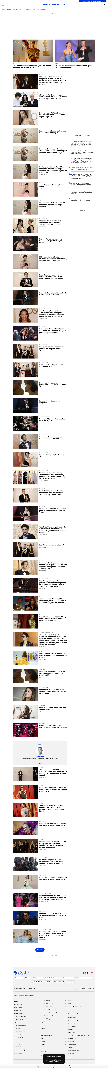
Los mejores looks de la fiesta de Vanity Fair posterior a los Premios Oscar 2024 (53, 789)
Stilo (69, 1000)
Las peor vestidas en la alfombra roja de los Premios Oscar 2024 (52, 824)
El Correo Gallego (18, 1019)
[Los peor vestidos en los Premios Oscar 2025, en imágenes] (25, 135)
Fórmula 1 (70, 1029)
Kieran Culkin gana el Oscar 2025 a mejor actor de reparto (53, 294)
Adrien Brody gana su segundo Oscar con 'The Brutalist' (51, 438)
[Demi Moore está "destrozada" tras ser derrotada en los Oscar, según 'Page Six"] (25, 117)
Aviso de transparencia (58, 981)
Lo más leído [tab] (77, 135)
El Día (15, 1022)
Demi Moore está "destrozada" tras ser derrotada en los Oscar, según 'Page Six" (52, 115)
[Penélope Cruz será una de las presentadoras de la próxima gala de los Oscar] (25, 694)
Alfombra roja (11, 9)
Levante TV (44, 1041)
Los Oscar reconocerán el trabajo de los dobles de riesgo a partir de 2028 (32, 66)
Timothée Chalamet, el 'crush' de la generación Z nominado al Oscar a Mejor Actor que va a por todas (52, 529)
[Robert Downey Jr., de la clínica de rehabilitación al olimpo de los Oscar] (25, 918)
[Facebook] (84, 972)
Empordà (16, 1041)
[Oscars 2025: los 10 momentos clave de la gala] (25, 423)
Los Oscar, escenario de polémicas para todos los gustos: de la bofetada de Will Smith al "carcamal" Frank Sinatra (52, 583)
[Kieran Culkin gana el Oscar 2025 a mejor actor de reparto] (25, 297)
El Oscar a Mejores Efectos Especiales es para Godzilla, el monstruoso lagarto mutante (51, 861)
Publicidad (27, 977)
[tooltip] (54, 1059)
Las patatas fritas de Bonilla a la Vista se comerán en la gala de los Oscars (53, 655)
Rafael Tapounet (44, 281)
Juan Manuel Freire (44, 901)
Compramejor (72, 1026)
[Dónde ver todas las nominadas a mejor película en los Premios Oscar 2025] (25, 676)
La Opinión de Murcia (47, 1006)
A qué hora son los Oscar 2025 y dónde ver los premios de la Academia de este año (52, 619)
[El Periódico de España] (21, 973)
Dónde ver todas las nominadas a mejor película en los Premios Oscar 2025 (52, 673)
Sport (42, 1025)
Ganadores (3, 9)
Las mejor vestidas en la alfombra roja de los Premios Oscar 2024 (53, 878)
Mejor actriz (28, 9)
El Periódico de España (20, 1031)
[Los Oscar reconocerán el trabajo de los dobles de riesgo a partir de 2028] (33, 51)
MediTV (43, 1044)
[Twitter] (88, 972)
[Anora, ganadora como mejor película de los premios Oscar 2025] (25, 351)
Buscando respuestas (74, 1050)
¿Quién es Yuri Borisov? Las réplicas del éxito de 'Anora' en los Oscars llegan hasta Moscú (53, 97)
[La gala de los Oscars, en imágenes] (25, 405)
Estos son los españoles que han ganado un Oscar (52, 708)
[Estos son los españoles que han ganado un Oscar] (25, 712)
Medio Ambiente (72, 1038)
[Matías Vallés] (40, 750)
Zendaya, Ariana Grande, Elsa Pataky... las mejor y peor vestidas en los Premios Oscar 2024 (51, 808)
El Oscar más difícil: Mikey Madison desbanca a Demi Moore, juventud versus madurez (53, 259)
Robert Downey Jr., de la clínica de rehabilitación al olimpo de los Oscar (52, 915)
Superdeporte (45, 1028)
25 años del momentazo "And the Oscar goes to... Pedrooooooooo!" (73, 66)
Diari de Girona (18, 1004)
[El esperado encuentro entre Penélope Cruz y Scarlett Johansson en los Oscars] (25, 225)
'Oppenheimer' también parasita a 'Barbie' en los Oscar (40, 758)
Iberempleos (71, 1032)
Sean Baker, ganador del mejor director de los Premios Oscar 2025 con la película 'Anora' (51, 493)
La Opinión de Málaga (47, 1003)
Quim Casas (42, 263)
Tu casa (70, 1047)
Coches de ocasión (73, 1020)
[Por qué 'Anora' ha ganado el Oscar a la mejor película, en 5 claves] (25, 243)
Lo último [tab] (87, 135)
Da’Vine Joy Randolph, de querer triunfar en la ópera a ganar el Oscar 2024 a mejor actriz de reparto (52, 934)
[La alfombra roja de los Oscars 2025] (25, 459)
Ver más (40, 950)
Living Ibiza (71, 1053)
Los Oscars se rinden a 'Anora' (51, 545)
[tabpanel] (82, 171)
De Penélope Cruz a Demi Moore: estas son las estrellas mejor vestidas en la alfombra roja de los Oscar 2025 (53, 169)
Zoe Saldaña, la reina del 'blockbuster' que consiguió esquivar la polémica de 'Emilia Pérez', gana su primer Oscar (51, 313)
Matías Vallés (43, 189)
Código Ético (48, 981)
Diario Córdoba (18, 1007)
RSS (34, 977)
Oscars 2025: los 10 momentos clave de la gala (52, 420)
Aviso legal (40, 977)
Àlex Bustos (42, 101)
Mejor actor (35, 9)
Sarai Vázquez (43, 155)
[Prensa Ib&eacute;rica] (87, 989)
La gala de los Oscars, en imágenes (49, 402)
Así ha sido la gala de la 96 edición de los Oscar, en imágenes (53, 726)
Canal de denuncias (37, 981)
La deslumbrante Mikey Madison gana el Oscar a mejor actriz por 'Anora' (52, 511)
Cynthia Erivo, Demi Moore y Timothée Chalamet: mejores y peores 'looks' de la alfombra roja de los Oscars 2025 (52, 475)
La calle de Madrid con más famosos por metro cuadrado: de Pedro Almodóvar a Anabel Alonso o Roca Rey (82, 152)
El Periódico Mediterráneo (21, 1038)
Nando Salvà (42, 245)
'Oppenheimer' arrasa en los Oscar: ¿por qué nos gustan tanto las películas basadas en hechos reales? (53, 772)
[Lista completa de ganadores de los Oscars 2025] (25, 369)
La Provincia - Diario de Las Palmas (50, 1013)
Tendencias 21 (72, 1044)
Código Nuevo (72, 1023)
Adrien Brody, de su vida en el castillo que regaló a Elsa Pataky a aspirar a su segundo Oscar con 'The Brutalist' (53, 565)
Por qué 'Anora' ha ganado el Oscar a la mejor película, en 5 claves (51, 241)
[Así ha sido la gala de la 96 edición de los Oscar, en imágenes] (25, 730)
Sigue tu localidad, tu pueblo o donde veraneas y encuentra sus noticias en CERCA (54, 1060)
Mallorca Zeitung (45, 1019)
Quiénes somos (18, 977)
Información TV (45, 1038)
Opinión (39, 744)
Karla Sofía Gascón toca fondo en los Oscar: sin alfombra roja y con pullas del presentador (53, 331)
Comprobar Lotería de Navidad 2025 (78, 1035)
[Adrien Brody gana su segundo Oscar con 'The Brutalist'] (25, 441)
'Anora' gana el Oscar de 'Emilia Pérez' (52, 186)
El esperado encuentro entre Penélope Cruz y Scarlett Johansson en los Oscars (50, 223)
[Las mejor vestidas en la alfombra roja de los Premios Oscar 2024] (25, 882)
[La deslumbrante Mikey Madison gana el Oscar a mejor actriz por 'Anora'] (25, 513)
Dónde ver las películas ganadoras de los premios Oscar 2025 (52, 385)
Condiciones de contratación (85, 977)
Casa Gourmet (72, 1017)
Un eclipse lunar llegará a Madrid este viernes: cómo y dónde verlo (81, 168)
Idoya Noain (42, 547)
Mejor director (44, 9)
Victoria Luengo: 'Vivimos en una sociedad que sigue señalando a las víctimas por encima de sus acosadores (82, 185)
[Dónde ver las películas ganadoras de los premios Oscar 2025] (25, 387)
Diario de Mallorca (18, 1013)
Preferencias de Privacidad (69, 977)
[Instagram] (92, 972)
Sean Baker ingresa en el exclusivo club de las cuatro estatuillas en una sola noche (51, 277)
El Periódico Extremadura (20, 1034)
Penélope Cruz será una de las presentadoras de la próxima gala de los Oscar (53, 691)
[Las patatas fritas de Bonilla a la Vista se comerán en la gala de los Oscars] (25, 658)
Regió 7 (43, 1022)
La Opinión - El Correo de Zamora (50, 1009)
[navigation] (54, 1066)
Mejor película (19, 9)
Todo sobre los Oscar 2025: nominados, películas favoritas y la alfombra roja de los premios (52, 601)
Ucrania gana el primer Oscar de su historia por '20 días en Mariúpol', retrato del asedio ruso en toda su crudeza (52, 844)
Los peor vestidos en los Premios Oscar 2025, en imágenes (52, 132)
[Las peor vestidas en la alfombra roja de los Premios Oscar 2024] (25, 828)
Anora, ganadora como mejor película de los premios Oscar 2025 (51, 349)
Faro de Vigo (17, 1044)
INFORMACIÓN (18, 1047)
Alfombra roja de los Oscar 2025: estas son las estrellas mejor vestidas (52, 205)
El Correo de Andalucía (20, 1016)
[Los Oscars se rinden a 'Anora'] (25, 549)
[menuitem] (38, 1066)
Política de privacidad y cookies (52, 977)
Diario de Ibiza (17, 1010)
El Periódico (17, 1028)
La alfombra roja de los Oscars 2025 (51, 456)
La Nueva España (18, 1053)
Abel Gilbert (42, 84)
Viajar (69, 1003)
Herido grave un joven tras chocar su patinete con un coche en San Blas (81, 199)
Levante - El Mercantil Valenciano (50, 1016)
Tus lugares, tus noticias (54, 1056)
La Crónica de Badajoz (20, 1050)
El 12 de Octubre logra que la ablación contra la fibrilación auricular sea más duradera (81, 192)
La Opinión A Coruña (46, 1000)
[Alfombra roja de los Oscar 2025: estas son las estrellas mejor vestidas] (25, 207)
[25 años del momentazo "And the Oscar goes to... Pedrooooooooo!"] (75, 51)
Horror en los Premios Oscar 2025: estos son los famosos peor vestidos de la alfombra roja (53, 151)
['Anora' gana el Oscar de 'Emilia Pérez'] (25, 189)
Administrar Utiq (70, 981)
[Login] (105, 4)
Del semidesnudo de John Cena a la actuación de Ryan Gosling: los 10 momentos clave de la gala (52, 897)
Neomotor (71, 1041)
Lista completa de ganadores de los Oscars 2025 (52, 366)
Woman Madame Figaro (74, 1006)
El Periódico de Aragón (20, 1025)
